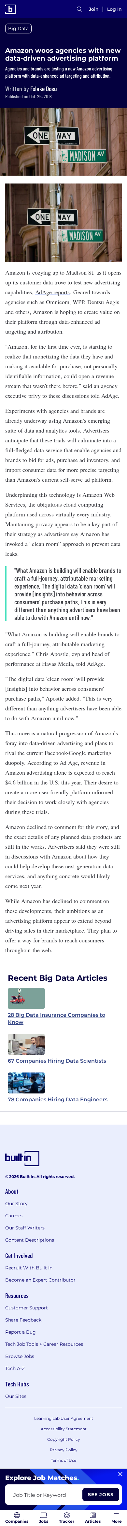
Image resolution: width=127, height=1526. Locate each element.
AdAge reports (52, 292)
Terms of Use (63, 1460)
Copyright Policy (63, 1439)
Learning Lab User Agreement (63, 1418)
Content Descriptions (29, 1240)
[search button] (79, 9)
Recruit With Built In (28, 1268)
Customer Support (26, 1308)
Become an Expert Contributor (40, 1280)
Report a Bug (20, 1332)
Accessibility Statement (64, 1428)
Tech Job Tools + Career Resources (44, 1344)
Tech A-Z (15, 1368)
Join (94, 9)
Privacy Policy (64, 1449)
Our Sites (15, 1396)
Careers (13, 1216)
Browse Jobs (19, 1356)
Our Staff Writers (25, 1228)
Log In (114, 9)
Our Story (16, 1204)
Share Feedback (23, 1320)
